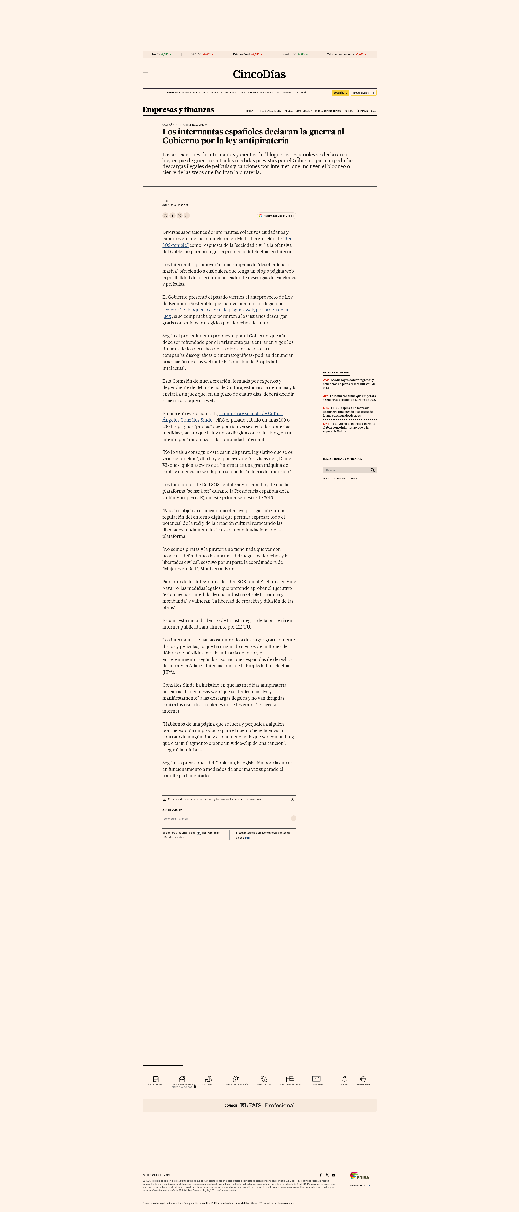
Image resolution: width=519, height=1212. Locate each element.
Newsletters (270, 1203)
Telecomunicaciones (269, 111)
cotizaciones (317, 1085)
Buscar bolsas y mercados (342, 458)
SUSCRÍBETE (340, 92)
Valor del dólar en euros (340, 54)
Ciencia (183, 818)
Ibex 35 (156, 54)
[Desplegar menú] (145, 74)
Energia (288, 111)
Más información (172, 837)
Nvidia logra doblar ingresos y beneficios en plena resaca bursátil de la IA (349, 383)
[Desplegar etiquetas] (293, 818)
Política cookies (174, 1203)
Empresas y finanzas (179, 92)
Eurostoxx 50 (289, 54)
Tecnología (169, 818)
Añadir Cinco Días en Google (279, 215)
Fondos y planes (248, 92)
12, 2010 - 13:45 (175, 205)
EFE (165, 201)
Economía (213, 92)
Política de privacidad (222, 1203)
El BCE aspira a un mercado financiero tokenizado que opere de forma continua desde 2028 (348, 411)
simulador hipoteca (182, 1085)
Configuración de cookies (197, 1203)
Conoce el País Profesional (260, 1105)
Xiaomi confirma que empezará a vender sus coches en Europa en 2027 (349, 398)
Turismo (349, 111)
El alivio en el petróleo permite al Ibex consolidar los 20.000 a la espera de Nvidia (349, 427)
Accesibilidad (242, 1203)
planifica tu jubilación (236, 1085)
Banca (250, 111)
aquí (247, 837)
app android (363, 1085)
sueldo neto (208, 1085)
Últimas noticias (269, 92)
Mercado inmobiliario (328, 111)
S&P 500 (196, 54)
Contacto (147, 1203)
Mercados (199, 92)
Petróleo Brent (241, 54)
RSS (260, 1203)
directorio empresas (290, 1085)
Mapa (254, 1203)
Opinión (286, 92)
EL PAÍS (299, 91)
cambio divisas (263, 1085)
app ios (344, 1085)
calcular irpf (155, 1085)
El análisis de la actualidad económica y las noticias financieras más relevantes (215, 799)
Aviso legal (159, 1203)
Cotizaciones (228, 92)
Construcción (304, 111)
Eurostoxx (340, 478)
